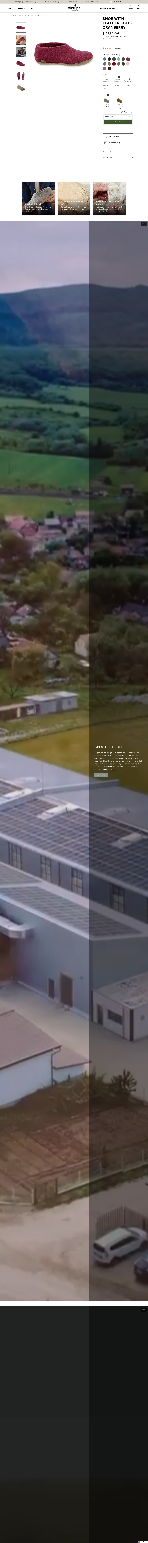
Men (9, 8)
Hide (143, 224)
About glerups (107, 8)
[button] (118, 38)
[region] (74, 198)
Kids (33, 8)
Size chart (127, 112)
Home (14, 15)
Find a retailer (73, 2)
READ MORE (101, 775)
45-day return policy (52, 2)
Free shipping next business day (25, 2)
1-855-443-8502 (92, 2)
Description (107, 157)
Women (21, 8)
